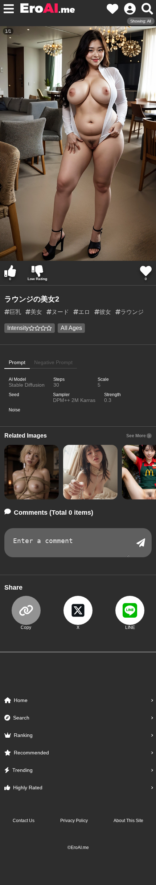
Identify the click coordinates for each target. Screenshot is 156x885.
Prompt (17, 362)
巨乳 (15, 312)
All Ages (71, 328)
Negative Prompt (53, 362)
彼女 (105, 312)
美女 (36, 312)
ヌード (60, 312)
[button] (31, 472)
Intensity (18, 328)
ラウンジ (132, 312)
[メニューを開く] (8, 9)
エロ (84, 312)
